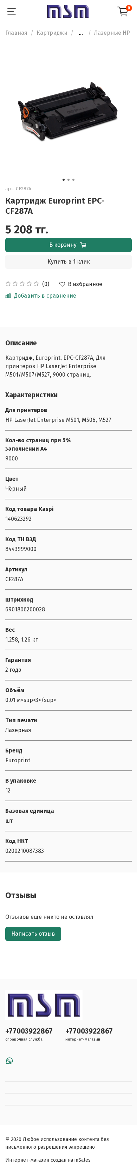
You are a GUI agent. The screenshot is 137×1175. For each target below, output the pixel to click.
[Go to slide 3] (73, 180)
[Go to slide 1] (64, 180)
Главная (16, 32)
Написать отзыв (33, 933)
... (81, 33)
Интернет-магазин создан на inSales (48, 1160)
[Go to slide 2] (68, 180)
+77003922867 (29, 1031)
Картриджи (52, 32)
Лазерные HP (112, 32)
